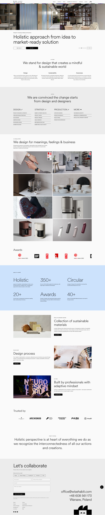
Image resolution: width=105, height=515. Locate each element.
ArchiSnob (38, 475)
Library (23, 502)
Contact (23, 507)
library (64, 1)
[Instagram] (15, 511)
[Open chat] (101, 487)
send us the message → (19, 494)
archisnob (81, 1)
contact (86, 1)
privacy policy (37, 497)
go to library (57, 334)
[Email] (17, 511)
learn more (19, 48)
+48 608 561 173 (80, 496)
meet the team (57, 394)
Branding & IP (30, 475)
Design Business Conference (27, 505)
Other (43, 475)
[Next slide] (78, 17)
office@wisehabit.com (76, 491)
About (14, 502)
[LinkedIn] (13, 511)
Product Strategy (23, 475)
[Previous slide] (26, 17)
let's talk (31, 48)
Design (15, 475)
